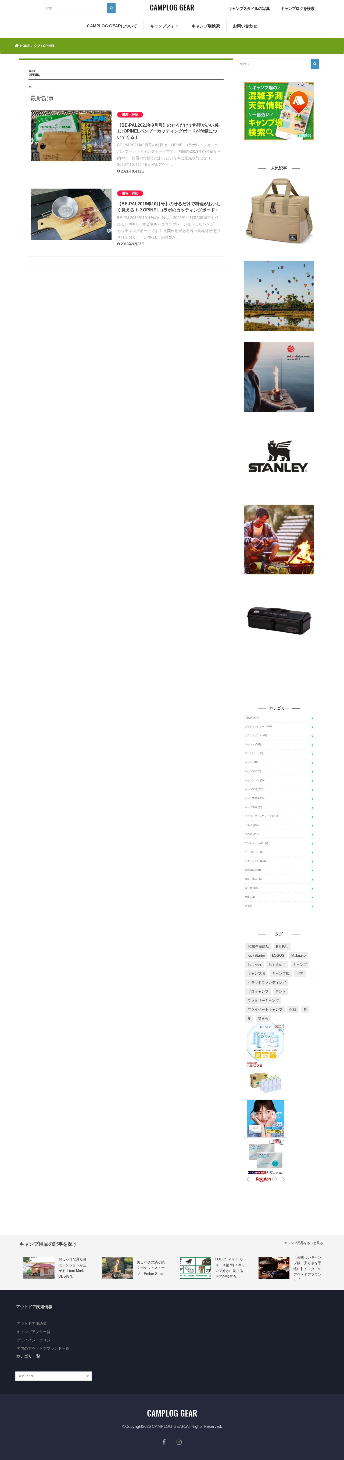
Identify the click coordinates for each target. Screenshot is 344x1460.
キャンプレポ (254, 780)
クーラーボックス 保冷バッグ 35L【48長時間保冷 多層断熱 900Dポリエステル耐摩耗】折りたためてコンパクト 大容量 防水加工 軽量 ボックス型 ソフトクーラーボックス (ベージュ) (279, 254)
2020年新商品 (258, 947)
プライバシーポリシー (35, 1340)
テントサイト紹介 (256, 843)
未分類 (252, 888)
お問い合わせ (245, 26)
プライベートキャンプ (265, 1009)
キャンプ (253, 771)
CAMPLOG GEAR (168, 1426)
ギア (251, 762)
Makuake (298, 955)
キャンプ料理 (254, 798)
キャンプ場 (254, 789)
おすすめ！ (277, 965)
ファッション (255, 861)
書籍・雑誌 (253, 879)
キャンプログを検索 (297, 8)
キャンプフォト (164, 26)
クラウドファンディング (261, 816)
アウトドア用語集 (32, 1323)
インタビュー (254, 753)
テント (280, 991)
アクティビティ (256, 735)
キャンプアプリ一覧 (34, 1332)
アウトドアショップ (258, 726)
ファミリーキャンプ (263, 1001)
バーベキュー (254, 852)
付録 (292, 1009)
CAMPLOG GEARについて (112, 26)
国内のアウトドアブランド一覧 (43, 1348)
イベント (253, 744)
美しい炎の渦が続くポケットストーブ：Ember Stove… (152, 1268)
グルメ (252, 825)
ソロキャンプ (258, 991)
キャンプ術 (253, 807)
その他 (252, 834)
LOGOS (278, 955)
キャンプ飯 (280, 973)
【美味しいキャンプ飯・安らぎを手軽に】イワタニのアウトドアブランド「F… (307, 1268)
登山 (250, 897)
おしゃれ (254, 965)
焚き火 (263, 1019)
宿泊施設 (253, 870)
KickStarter (256, 955)
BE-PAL (282, 947)
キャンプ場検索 (206, 26)
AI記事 (252, 717)
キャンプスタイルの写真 (249, 8)
